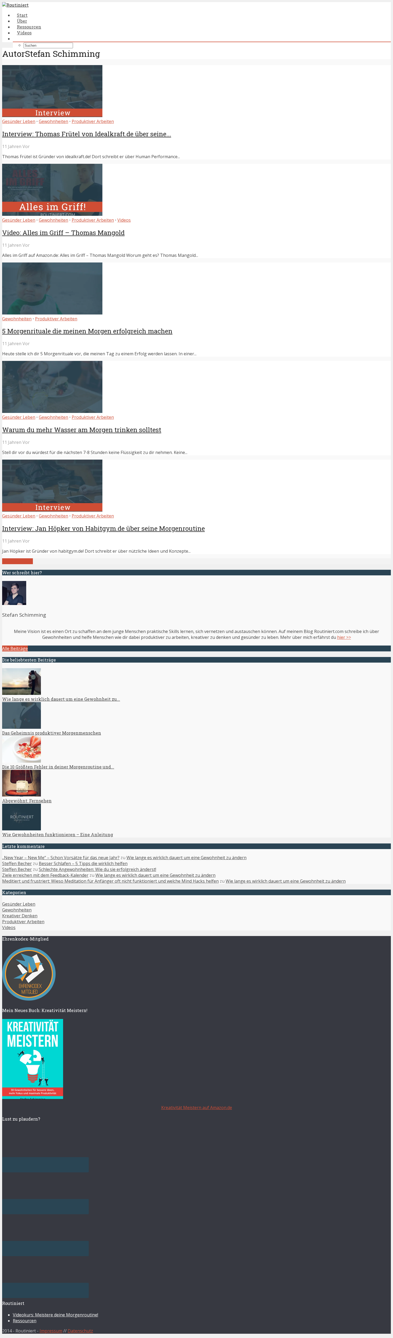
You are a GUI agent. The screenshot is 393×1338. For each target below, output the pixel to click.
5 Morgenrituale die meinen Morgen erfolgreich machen (87, 331)
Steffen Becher (17, 863)
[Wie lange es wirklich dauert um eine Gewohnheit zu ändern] (21, 693)
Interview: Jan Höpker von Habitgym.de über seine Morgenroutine (103, 528)
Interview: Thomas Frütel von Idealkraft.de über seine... (86, 134)
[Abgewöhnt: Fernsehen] (21, 795)
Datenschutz (80, 1331)
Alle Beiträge (15, 648)
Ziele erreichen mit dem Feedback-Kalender (45, 875)
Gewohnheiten (53, 121)
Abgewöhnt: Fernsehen (27, 800)
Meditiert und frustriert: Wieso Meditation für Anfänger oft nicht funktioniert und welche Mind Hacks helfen (110, 881)
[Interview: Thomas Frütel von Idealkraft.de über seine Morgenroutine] (52, 115)
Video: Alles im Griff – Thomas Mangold (63, 232)
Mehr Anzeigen (17, 561)
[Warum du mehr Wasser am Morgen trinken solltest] (52, 411)
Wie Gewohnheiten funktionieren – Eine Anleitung (57, 834)
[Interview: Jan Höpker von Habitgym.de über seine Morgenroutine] (52, 510)
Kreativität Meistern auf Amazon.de (196, 1107)
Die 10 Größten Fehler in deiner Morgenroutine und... (58, 767)
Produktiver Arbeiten (93, 121)
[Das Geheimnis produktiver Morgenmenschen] (21, 727)
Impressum (51, 1331)
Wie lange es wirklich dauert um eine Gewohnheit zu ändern (186, 858)
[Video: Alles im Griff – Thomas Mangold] (52, 214)
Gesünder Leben (18, 121)
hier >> (344, 637)
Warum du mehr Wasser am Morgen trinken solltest (81, 429)
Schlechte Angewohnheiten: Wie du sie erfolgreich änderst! (97, 869)
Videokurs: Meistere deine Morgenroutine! (55, 1315)
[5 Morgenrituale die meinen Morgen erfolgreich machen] (52, 313)
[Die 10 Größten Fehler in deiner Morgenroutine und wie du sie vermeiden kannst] (21, 761)
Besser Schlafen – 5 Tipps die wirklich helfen (83, 863)
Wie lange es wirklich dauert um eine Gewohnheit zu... (61, 699)
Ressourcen (24, 1321)
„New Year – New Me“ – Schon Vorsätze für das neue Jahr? (61, 858)
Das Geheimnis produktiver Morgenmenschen (51, 733)
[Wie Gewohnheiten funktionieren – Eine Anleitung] (21, 829)
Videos (24, 32)
